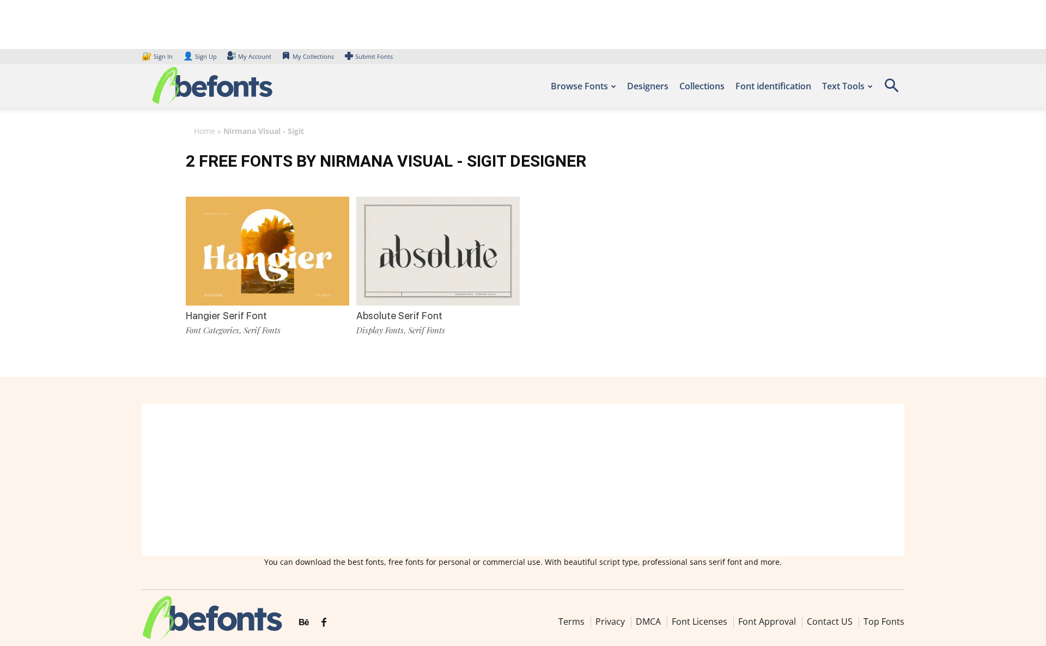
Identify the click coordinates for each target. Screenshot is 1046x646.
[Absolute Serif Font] (438, 250)
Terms (571, 621)
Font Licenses (699, 621)
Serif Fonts (262, 330)
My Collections (313, 56)
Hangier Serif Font (226, 315)
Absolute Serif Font (399, 315)
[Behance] (304, 622)
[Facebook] (323, 622)
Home (204, 131)
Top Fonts (883, 621)
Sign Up (200, 56)
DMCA (648, 621)
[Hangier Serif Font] (267, 250)
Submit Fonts (374, 56)
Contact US (830, 621)
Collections (702, 86)
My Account (254, 56)
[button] (891, 89)
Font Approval (767, 621)
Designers (647, 86)
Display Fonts (380, 330)
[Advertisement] (523, 480)
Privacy (610, 621)
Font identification (773, 86)
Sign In (158, 56)
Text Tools (843, 86)
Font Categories (212, 330)
